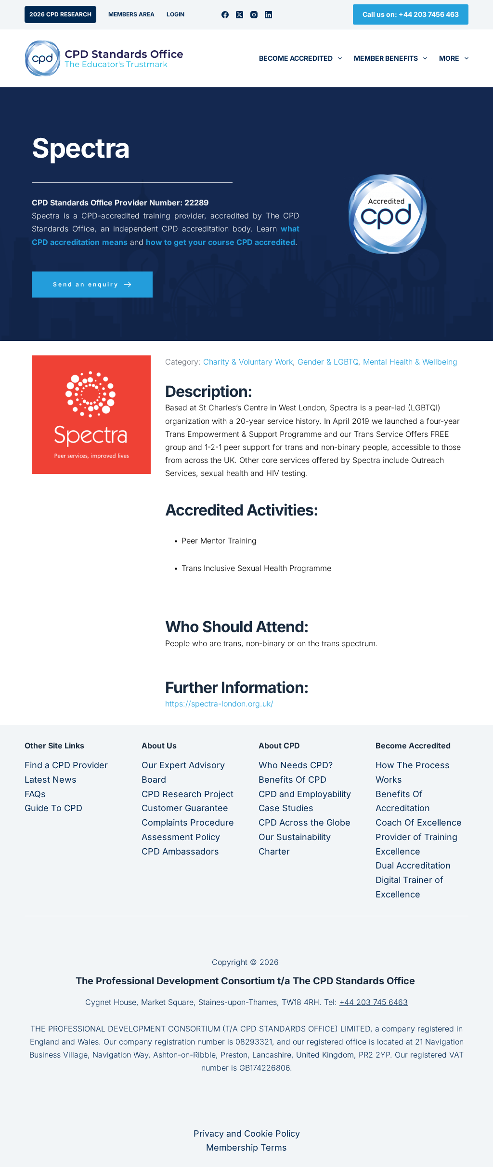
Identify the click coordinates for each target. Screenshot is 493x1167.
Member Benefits (386, 58)
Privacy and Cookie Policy (247, 1133)
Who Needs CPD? (296, 765)
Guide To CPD (53, 808)
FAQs (35, 794)
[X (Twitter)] (239, 14)
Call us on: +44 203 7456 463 (411, 14)
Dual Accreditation (413, 865)
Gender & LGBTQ (328, 361)
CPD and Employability (305, 794)
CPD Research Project (188, 794)
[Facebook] (225, 14)
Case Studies (286, 808)
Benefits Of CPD (292, 779)
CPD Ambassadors (180, 851)
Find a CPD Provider (66, 765)
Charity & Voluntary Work (248, 361)
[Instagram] (254, 14)
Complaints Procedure (188, 822)
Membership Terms (246, 1147)
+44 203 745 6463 (373, 1002)
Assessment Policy (181, 837)
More (449, 58)
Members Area (131, 14)
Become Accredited (296, 58)
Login (175, 14)
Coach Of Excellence (419, 822)
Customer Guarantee (185, 808)
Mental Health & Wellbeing (410, 361)
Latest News (51, 779)
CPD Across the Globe (304, 822)
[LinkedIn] (268, 14)
